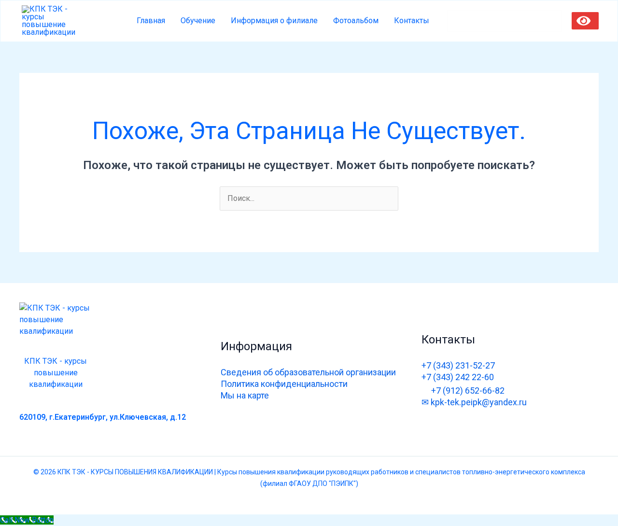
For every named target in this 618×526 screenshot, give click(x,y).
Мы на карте (245, 395)
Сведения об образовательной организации (308, 372)
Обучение (198, 20)
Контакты (411, 20)
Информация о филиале (274, 20)
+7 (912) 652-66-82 (468, 390)
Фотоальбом (356, 20)
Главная (151, 20)
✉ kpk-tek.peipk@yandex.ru (474, 402)
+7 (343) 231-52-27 (458, 365)
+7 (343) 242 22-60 (457, 377)
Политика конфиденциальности (284, 384)
